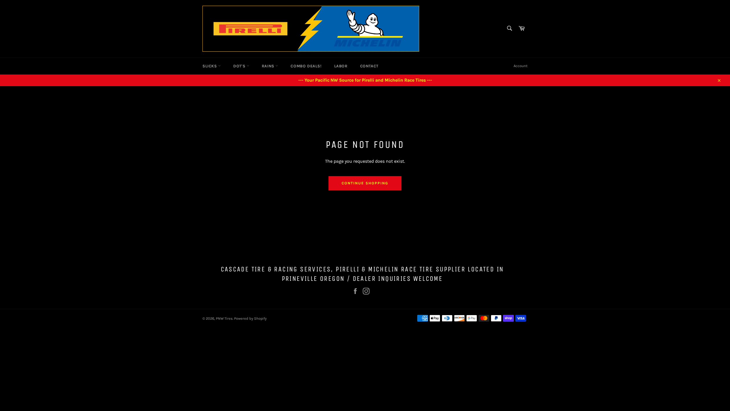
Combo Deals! (306, 66)
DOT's (240, 66)
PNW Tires (224, 318)
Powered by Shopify (250, 318)
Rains (269, 66)
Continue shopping (365, 183)
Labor (341, 66)
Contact (369, 66)
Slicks (210, 66)
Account (521, 66)
